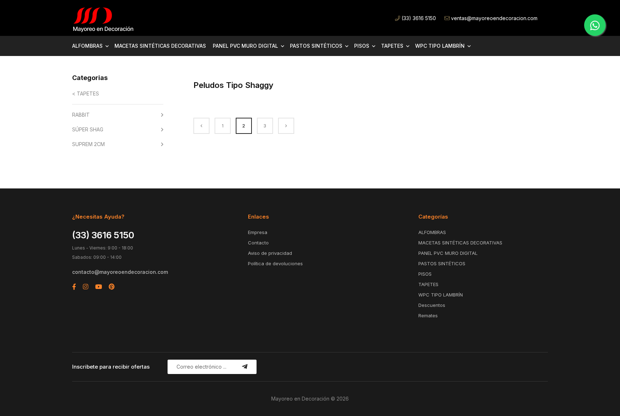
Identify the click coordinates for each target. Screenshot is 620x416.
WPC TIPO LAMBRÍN (440, 46)
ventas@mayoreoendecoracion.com (493, 18)
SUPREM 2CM (88, 144)
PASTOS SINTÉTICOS (316, 46)
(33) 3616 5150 (418, 18)
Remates (428, 315)
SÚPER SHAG (87, 129)
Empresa (257, 232)
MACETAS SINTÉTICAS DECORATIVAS (160, 46)
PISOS (361, 46)
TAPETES (392, 46)
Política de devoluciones (275, 263)
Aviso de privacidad (270, 253)
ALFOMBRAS (87, 46)
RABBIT (81, 115)
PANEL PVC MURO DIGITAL (245, 46)
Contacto (258, 243)
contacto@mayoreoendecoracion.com (120, 272)
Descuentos (431, 305)
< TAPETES (85, 93)
